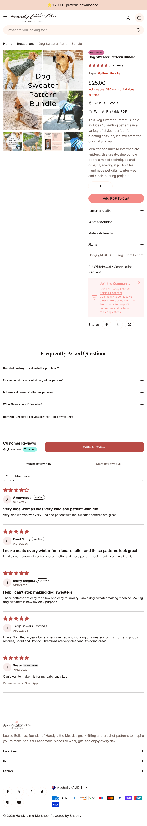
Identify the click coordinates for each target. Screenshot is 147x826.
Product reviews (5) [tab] (38, 463)
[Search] (138, 30)
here (140, 255)
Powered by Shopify (66, 816)
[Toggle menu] (5, 18)
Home (7, 44)
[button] (98, 65)
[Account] (128, 18)
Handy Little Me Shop (32, 816)
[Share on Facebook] (106, 324)
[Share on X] (118, 324)
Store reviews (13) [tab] (108, 463)
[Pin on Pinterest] (129, 324)
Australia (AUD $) (70, 787)
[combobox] (73, 30)
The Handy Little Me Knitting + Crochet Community (115, 292)
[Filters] (7, 476)
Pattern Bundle (109, 73)
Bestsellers (25, 44)
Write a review (94, 447)
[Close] (139, 282)
